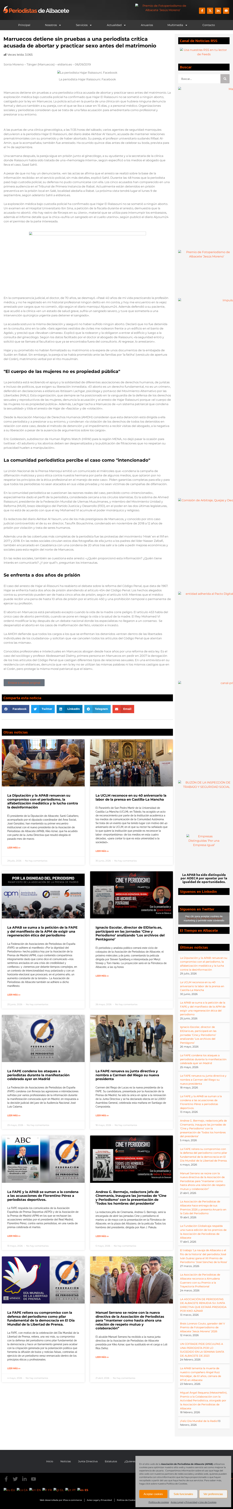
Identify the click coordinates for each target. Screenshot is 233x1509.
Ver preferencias (213, 1494)
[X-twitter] (210, 11)
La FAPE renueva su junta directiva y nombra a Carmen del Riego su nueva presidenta (127, 1075)
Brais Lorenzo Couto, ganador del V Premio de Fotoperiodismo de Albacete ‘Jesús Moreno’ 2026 (202, 1327)
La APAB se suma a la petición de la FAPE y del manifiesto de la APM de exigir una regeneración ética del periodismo (42, 931)
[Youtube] (226, 11)
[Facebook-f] (202, 11)
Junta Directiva (88, 1461)
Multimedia (175, 25)
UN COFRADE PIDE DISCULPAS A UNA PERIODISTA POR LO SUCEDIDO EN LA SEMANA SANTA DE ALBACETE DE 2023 (202, 1349)
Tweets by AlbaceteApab (204, 918)
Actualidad (114, 25)
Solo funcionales (183, 1494)
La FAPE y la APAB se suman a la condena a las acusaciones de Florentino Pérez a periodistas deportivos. (42, 1196)
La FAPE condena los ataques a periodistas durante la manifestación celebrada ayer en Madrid (38, 1075)
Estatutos (111, 1461)
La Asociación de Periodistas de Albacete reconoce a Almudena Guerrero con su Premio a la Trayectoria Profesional (200, 1280)
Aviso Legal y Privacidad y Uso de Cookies (193, 1502)
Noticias (65, 1461)
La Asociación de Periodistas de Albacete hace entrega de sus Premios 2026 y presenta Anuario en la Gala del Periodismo (203, 1207)
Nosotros (51, 25)
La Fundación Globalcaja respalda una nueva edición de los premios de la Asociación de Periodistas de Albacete (203, 1231)
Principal (24, 25)
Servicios (82, 25)
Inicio (49, 1461)
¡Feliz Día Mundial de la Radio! (199, 1421)
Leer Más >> (13, 847)
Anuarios (147, 25)
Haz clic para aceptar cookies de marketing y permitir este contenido (204, 918)
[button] (15, 709)
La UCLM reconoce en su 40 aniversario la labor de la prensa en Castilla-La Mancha (131, 798)
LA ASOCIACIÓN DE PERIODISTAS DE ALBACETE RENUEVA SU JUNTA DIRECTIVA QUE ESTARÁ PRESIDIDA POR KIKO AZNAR (203, 1305)
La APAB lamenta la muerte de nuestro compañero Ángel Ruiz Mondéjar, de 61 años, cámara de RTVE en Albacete (200, 1374)
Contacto (208, 25)
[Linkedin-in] (218, 11)
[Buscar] (225, 78)
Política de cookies (159, 1502)
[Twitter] (15, 1479)
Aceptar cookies (153, 1494)
